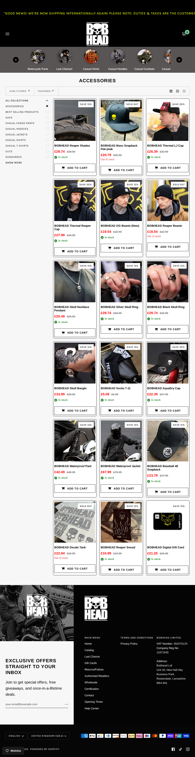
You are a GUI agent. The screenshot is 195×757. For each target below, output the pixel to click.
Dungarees (14, 157)
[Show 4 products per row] (185, 91)
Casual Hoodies (17, 128)
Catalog (89, 650)
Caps (9, 117)
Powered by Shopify (44, 749)
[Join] (63, 704)
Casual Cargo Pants (20, 123)
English (15, 735)
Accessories (15, 106)
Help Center (92, 708)
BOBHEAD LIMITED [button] (169, 637)
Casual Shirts (16, 140)
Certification (92, 688)
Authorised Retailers (97, 675)
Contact (89, 695)
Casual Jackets (17, 134)
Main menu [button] (92, 637)
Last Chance (92, 656)
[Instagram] (187, 749)
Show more (14, 162)
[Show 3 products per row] (177, 91)
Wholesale (91, 682)
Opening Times (94, 701)
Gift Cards (91, 663)
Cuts (9, 151)
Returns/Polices (94, 669)
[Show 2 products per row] (171, 91)
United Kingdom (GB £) (47, 735)
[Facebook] (173, 749)
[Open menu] (11, 34)
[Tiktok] (180, 749)
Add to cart (77, 167)
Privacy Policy (129, 643)
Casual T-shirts (17, 145)
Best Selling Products (22, 112)
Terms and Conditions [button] (137, 637)
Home (88, 643)
